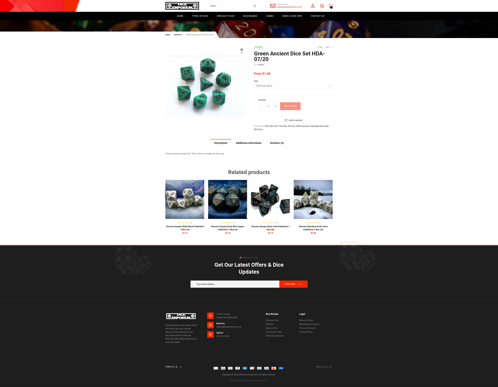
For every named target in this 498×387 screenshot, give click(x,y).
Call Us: (219, 333)
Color (256, 81)
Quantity (262, 100)
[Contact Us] (272, 5)
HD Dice (291, 126)
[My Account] (313, 6)
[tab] (220, 143)
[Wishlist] (322, 6)
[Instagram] (181, 367)
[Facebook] (176, 367)
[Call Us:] (210, 334)
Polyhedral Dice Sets (319, 126)
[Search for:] (234, 6)
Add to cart (290, 106)
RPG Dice (258, 129)
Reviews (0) (277, 142)
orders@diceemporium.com (289, 7)
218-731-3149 (222, 336)
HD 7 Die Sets (280, 126)
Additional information (249, 142)
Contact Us (282, 4)
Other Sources (302, 126)
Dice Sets (269, 126)
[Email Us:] (210, 325)
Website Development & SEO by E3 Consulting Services (248, 380)
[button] (242, 51)
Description (220, 142)
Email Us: (220, 323)
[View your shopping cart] (331, 6)
